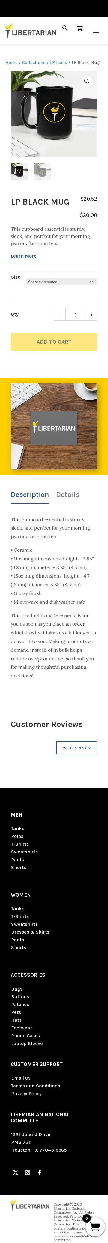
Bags (16, 989)
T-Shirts (20, 844)
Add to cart (54, 342)
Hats (16, 1020)
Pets (16, 1012)
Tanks (17, 828)
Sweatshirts (24, 852)
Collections (34, 62)
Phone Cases (25, 1035)
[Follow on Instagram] (27, 1172)
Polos (17, 836)
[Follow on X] (15, 1172)
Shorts (18, 867)
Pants (17, 859)
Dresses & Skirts (30, 932)
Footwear (21, 1028)
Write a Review (77, 748)
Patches (20, 1004)
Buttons (20, 996)
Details (68, 494)
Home (11, 62)
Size (15, 277)
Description (30, 494)
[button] (87, 81)
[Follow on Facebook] (39, 1172)
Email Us (21, 1078)
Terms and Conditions (35, 1086)
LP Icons (58, 62)
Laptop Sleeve (27, 1043)
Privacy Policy (26, 1093)
